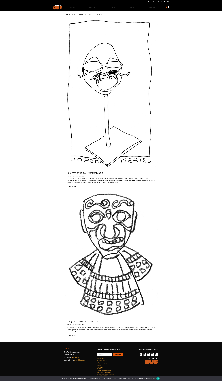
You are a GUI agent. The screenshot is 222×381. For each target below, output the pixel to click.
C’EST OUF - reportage (72, 176)
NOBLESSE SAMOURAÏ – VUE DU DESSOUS (85, 173)
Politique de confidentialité (104, 372)
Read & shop (72, 186)
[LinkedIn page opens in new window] (164, 1)
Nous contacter (101, 358)
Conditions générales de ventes (105, 374)
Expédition (100, 367)
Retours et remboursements (104, 370)
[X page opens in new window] (159, 1)
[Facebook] (145, 354)
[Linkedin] (156, 354)
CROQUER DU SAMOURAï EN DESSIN (82, 322)
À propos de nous (101, 360)
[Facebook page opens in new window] (156, 1)
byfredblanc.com (79, 360)
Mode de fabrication (102, 364)
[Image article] (111, 94)
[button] (25, 1)
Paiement (99, 365)
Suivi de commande (102, 369)
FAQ (98, 362)
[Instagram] (141, 354)
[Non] (220, 378)
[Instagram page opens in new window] (153, 1)
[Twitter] (148, 354)
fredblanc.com (75, 357)
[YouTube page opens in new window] (161, 1)
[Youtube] (152, 354)
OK (158, 378)
